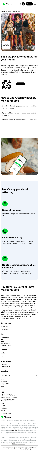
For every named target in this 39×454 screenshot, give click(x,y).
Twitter (3, 355)
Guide (2, 341)
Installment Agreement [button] (6, 394)
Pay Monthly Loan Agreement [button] (8, 399)
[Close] (37, 447)
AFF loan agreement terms (18, 444)
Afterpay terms (13, 430)
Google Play (4, 364)
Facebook (3, 353)
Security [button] (3, 410)
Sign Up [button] (29, 3)
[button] (23, 3)
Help (2, 339)
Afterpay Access (5, 343)
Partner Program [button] (5, 383)
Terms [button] (2, 392)
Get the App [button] (20, 83)
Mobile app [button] (3, 403)
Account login (5, 329)
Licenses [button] (3, 412)
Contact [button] (3, 405)
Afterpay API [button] (4, 408)
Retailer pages (5, 337)
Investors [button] (3, 384)
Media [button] (2, 386)
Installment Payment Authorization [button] (9, 396)
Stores (3, 12)
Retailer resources (6, 345)
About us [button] (3, 388)
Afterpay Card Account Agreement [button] (9, 397)
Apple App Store (5, 366)
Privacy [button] (2, 391)
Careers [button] (3, 407)
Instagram (3, 357)
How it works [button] (4, 380)
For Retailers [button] (4, 381)
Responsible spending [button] (6, 400)
